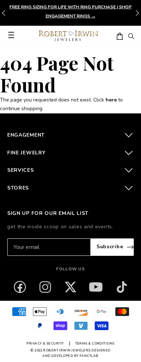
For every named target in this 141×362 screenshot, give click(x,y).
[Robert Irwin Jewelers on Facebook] (20, 287)
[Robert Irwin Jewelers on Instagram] (45, 287)
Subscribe (110, 246)
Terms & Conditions (95, 343)
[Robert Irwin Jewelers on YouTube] (96, 287)
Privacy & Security (45, 343)
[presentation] (137, 13)
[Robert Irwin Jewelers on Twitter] (70, 287)
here (111, 99)
